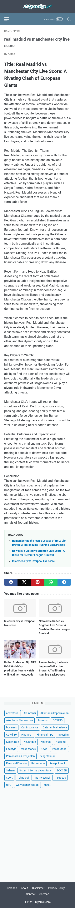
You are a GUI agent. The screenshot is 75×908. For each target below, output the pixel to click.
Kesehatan (12, 741)
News (44, 748)
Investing (63, 734)
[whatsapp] (51, 582)
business (11, 727)
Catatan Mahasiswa (55, 727)
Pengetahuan (47, 756)
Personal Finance (16, 763)
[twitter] (24, 582)
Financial (26, 734)
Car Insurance (29, 727)
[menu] (8, 19)
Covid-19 (11, 734)
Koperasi (46, 741)
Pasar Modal (59, 748)
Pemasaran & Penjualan (20, 756)
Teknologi (23, 777)
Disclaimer (38, 888)
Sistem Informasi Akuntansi (35, 770)
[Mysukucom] (37, 6)
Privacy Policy (56, 888)
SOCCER (62, 770)
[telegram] (64, 582)
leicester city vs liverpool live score (33, 561)
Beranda (12, 888)
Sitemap (44, 894)
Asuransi (43, 720)
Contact (31, 894)
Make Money (28, 748)
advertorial (12, 713)
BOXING (58, 720)
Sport (9, 777)
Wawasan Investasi (27, 784)
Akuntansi (30, 713)
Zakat (47, 784)
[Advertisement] (37, 833)
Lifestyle (11, 748)
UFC (8, 784)
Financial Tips (45, 734)
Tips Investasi (41, 777)
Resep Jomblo (57, 763)
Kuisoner (61, 741)
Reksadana (38, 763)
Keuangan (30, 741)
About (24, 888)
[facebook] (11, 582)
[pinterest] (37, 582)
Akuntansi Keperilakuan (54, 713)
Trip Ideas (60, 777)
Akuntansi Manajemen (19, 720)
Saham (10, 770)
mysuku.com (43, 902)
